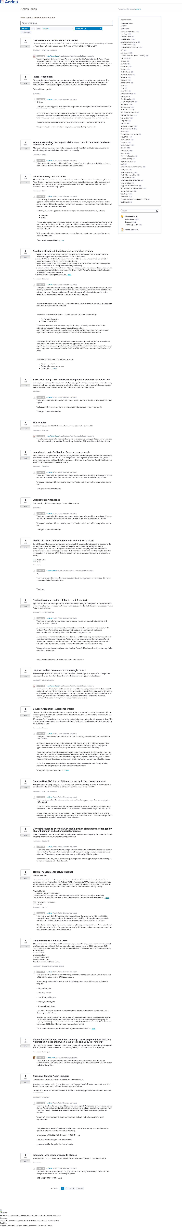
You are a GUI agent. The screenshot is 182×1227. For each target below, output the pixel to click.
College (123, 61)
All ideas (124, 26)
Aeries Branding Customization (49, 176)
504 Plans (124, 34)
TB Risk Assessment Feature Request (53, 872)
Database (45, 430)
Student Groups (126, 178)
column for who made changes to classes (55, 1155)
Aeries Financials (126, 45)
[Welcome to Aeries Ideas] (91, 2)
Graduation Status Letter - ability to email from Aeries (61, 600)
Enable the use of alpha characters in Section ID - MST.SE (63, 540)
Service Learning (126, 159)
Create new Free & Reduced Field (50, 940)
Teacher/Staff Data (127, 191)
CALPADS (124, 58)
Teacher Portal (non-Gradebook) (131, 188)
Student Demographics (128, 175)
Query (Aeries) (125, 145)
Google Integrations (48, 680)
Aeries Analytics (126, 39)
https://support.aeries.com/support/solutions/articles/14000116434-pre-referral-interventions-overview (72, 330)
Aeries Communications (129, 42)
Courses (44, 728)
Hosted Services (126, 110)
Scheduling (45, 1097)
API (122, 50)
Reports (123, 148)
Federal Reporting (127, 94)
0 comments (36, 50)
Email (122, 88)
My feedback (26, 32)
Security (123, 153)
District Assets (125, 83)
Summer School (126, 183)
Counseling (124, 66)
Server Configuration (128, 156)
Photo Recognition (43, 77)
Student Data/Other (48, 612)
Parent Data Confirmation (49, 50)
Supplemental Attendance (46, 500)
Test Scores (46, 466)
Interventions (125, 118)
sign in (138, 9)
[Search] (157, 210)
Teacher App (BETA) (132, 225)
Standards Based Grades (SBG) (131, 167)
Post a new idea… (127, 23)
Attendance (124, 53)
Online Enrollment (127, 129)
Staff (122, 164)
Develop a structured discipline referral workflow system (63, 251)
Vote (25, 46)
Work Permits (125, 202)
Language (124, 121)
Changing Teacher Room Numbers (51, 1076)
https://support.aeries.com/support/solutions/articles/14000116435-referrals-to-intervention (69, 332)
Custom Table (125, 72)
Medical (43, 154)
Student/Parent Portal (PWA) (130, 180)
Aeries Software (131, 230)
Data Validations (126, 75)
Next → (80, 1188)
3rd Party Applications (128, 31)
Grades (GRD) (125, 107)
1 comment (36, 154)
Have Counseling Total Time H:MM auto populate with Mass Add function (71, 379)
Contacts (124, 64)
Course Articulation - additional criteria (53, 709)
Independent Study (127, 115)
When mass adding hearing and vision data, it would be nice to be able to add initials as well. (71, 143)
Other (44, 191)
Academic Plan (126, 37)
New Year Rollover (127, 126)
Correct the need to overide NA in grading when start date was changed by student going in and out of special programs (72, 830)
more (62, 240)
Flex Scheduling (126, 99)
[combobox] (138, 211)
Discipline (45, 279)
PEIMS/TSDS (125, 137)
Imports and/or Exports (128, 113)
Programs (124, 142)
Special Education (127, 161)
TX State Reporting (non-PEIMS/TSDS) (134, 199)
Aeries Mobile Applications (129, 47)
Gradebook (45, 841)
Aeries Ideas (129, 219)
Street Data (124, 169)
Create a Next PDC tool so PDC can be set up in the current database (69, 781)
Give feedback (131, 216)
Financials (124, 96)
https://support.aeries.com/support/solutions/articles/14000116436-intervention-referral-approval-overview (74, 346)
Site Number (39, 422)
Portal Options (125, 140)
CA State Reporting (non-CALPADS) (53, 966)
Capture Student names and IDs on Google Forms (59, 670)
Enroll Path (124, 91)
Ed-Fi (122, 85)
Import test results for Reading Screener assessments (61, 452)
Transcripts (45, 1052)
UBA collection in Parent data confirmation (55, 40)
